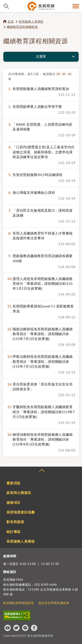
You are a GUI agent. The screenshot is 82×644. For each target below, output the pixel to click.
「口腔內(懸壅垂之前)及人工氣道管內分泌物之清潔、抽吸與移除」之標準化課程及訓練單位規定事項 (41, 152)
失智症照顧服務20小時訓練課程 (35, 175)
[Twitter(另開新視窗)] (16, 628)
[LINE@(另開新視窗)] (25, 628)
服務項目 (14, 502)
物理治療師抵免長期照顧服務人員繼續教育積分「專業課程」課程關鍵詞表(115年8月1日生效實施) (40, 439)
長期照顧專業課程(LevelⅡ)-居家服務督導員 (40, 309)
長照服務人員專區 (31, 21)
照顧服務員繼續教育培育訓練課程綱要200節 (40, 258)
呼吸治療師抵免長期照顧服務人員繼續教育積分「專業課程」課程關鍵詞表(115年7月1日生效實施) (40, 361)
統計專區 (14, 531)
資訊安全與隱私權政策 (53, 603)
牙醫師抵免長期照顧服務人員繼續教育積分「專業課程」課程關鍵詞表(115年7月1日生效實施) (41, 411)
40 (65, 74)
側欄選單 (75, 6)
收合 (41, 471)
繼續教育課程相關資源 (22, 27)
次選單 (41, 56)
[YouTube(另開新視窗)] (7, 628)
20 (59, 74)
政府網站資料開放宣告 (18, 603)
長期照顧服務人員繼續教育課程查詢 (38, 89)
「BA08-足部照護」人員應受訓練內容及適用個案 (40, 127)
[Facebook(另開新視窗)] (34, 628)
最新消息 (14, 483)
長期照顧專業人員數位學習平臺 (35, 106)
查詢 (6, 6)
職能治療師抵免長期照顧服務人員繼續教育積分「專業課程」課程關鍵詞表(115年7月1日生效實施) (40, 334)
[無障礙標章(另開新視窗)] (16, 615)
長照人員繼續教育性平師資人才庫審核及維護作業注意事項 (40, 236)
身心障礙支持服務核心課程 (31, 192)
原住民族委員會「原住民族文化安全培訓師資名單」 (40, 387)
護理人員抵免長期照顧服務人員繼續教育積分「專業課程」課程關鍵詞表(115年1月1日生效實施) (40, 283)
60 (70, 74)
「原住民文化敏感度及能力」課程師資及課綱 (40, 213)
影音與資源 (15, 522)
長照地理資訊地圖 (21, 512)
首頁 (11, 21)
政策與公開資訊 (19, 492)
